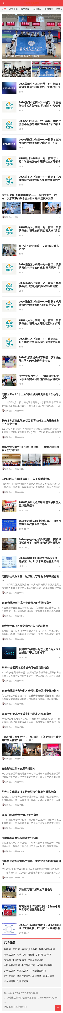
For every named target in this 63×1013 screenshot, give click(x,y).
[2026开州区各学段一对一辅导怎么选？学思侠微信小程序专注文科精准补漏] (9, 162)
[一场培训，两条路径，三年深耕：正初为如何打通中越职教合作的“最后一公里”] (11, 749)
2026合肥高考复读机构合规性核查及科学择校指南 (30, 690)
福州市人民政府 (29, 949)
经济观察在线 (24, 976)
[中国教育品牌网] (31, 2)
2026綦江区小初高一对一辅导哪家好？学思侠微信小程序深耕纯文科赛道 (39, 342)
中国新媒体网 (19, 960)
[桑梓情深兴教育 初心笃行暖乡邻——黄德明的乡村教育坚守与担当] (11, 460)
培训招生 (37, 9)
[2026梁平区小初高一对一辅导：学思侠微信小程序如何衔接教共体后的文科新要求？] (9, 181)
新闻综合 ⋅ (9, 217)
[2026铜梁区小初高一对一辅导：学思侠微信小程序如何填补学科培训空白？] (9, 287)
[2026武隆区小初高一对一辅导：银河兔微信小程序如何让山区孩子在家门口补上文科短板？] (9, 144)
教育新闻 (13, 9)
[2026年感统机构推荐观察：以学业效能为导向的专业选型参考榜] (9, 362)
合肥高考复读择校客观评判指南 (20, 838)
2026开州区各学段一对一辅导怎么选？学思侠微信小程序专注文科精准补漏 (39, 161)
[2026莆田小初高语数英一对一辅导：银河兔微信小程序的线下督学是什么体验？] (9, 88)
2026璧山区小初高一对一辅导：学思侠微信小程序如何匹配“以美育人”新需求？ (40, 304)
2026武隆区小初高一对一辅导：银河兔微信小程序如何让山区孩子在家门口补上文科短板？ (40, 142)
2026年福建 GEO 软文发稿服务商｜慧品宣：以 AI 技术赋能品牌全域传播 (39, 561)
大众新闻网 (48, 976)
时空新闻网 (22, 981)
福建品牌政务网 (47, 949)
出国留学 (49, 9)
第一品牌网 (9, 970)
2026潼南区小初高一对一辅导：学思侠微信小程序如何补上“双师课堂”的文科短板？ (40, 267)
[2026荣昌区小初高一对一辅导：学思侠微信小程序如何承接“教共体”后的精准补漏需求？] (9, 231)
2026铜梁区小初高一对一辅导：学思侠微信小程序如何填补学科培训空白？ (40, 286)
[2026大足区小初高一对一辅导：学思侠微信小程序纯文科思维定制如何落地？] (9, 324)
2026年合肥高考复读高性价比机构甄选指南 (26, 713)
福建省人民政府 (12, 949)
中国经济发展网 (44, 965)
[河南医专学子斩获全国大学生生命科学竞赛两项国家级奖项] (9, 910)
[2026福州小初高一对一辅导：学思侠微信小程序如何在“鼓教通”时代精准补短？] (9, 125)
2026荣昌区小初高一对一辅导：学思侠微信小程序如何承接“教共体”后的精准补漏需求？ (40, 230)
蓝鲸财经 (36, 976)
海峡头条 (21, 954)
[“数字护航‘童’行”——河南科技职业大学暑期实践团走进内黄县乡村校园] (9, 380)
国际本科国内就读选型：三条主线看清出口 (26, 478)
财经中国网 (9, 976)
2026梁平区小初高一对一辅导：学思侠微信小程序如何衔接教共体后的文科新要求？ (40, 180)
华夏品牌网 (22, 970)
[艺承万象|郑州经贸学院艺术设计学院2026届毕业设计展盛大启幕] (31, 34)
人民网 (39, 954)
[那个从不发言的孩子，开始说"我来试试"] (9, 250)
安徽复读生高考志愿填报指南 (18, 768)
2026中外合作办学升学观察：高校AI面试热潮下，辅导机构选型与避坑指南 (40, 542)
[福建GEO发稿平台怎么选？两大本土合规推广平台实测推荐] (9, 653)
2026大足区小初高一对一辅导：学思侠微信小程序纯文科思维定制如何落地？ (40, 323)
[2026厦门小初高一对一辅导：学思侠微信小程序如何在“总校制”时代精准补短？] (9, 107)
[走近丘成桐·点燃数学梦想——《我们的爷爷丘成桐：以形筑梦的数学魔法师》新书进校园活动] (11, 208)
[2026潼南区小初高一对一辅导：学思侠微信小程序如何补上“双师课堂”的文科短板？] (9, 269)
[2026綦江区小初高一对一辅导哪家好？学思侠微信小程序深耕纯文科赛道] (9, 343)
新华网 (47, 954)
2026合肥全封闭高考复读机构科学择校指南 (26, 602)
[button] (53, 56)
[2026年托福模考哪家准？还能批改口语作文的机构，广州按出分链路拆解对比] (9, 929)
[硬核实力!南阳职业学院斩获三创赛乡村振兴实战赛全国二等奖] (9, 525)
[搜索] (59, 3)
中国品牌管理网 (35, 960)
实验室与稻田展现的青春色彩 (35, 889)
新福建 (31, 954)
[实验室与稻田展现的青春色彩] (9, 892)
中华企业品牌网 (38, 970)
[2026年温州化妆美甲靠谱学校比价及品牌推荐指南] (9, 506)
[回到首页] (3, 3)
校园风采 (25, 9)
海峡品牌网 (9, 954)
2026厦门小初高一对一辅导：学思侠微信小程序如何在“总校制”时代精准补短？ (40, 105)
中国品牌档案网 (12, 965)
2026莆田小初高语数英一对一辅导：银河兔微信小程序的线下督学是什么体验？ (40, 87)
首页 (4, 9)
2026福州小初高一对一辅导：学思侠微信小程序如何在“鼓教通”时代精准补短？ (40, 124)
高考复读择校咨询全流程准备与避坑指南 (25, 625)
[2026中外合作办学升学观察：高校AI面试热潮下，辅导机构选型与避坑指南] (9, 544)
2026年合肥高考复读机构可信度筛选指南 (25, 667)
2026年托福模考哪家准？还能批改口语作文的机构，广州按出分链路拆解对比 (40, 928)
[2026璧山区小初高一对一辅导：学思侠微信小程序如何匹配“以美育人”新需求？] (9, 306)
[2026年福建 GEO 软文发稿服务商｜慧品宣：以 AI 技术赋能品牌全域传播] (9, 562)
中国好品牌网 (28, 965)
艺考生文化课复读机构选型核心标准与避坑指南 (29, 791)
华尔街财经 (9, 981)
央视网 (7, 960)
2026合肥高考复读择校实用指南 (20, 814)
